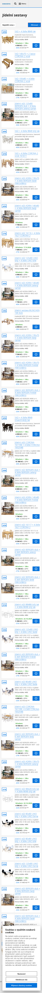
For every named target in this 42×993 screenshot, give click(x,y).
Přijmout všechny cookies (21, 985)
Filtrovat (34, 25)
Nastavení (21, 974)
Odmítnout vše (21, 980)
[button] (15, 3)
